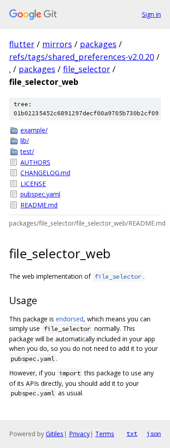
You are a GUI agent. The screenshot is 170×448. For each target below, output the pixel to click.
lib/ (24, 140)
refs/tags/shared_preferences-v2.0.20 (81, 56)
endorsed (69, 319)
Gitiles (54, 433)
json (153, 433)
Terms (104, 433)
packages (98, 44)
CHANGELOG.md (45, 172)
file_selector (86, 69)
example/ (34, 130)
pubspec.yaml (40, 194)
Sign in (151, 14)
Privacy (79, 433)
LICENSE (33, 183)
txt (131, 433)
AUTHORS (35, 162)
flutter (21, 44)
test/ (27, 151)
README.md (39, 205)
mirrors (57, 44)
